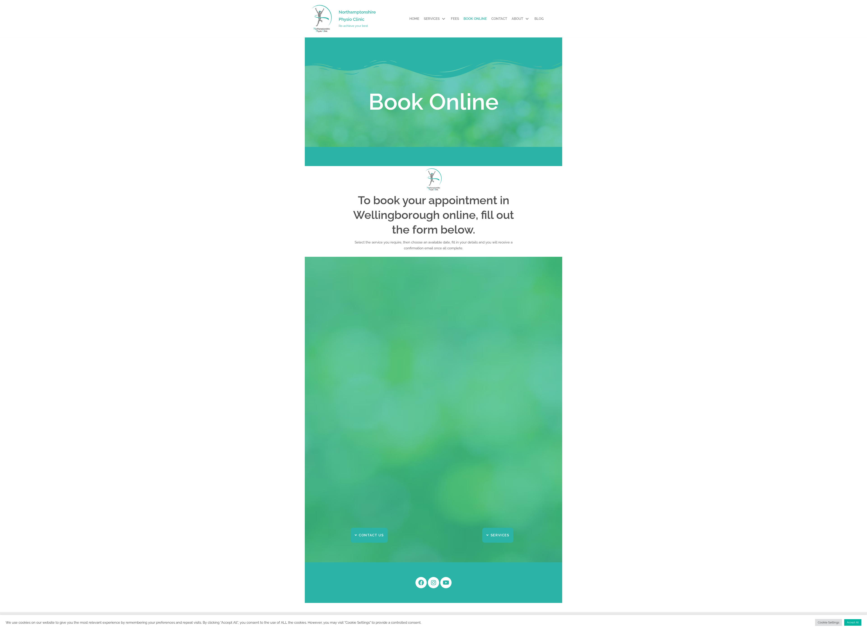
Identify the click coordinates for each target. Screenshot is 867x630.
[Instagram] (433, 582)
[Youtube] (446, 582)
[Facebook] (421, 582)
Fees (455, 19)
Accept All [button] (853, 622)
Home (414, 19)
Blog (539, 19)
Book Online (475, 19)
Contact (499, 19)
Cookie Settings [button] (828, 622)
